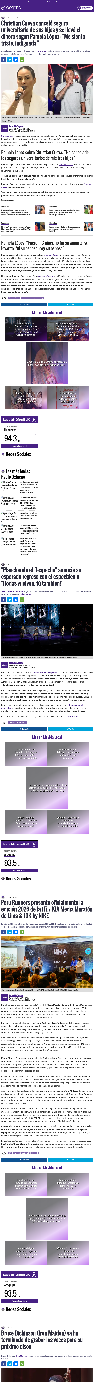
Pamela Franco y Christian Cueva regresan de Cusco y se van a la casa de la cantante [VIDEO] (64, 229)
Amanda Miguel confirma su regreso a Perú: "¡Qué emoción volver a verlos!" (47, 363)
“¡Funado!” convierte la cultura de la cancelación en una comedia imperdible (26, 397)
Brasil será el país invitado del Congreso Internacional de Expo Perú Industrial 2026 (26, 753)
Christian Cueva (41, 51)
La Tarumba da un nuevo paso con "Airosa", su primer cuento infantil (68, 397)
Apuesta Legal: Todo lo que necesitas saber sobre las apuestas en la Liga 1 (28, 516)
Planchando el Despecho (12, 591)
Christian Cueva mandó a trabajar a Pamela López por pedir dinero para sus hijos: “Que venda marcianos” (16, 229)
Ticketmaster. (25, 594)
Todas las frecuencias (19, 446)
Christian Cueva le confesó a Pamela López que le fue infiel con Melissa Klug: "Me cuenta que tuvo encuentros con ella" (29, 487)
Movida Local (13, 18)
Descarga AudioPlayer (46, 1)
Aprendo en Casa (32, 1)
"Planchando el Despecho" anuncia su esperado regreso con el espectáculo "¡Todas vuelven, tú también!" (26, 329)
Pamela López (26, 298)
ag (42, 298)
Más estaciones (60, 1)
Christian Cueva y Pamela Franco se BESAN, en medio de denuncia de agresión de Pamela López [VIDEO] (29, 529)
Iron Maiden (21, 1356)
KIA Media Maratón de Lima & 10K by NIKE (23, 1153)
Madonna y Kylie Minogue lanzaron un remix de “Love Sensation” (68, 753)
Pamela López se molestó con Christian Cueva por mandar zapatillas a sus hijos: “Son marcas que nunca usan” (64, 212)
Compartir (25, 304)
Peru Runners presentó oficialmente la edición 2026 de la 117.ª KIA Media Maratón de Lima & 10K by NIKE (68, 329)
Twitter (71, 304)
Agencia (36, 298)
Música (10, 1328)
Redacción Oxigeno (16, 126)
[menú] (3, 8)
